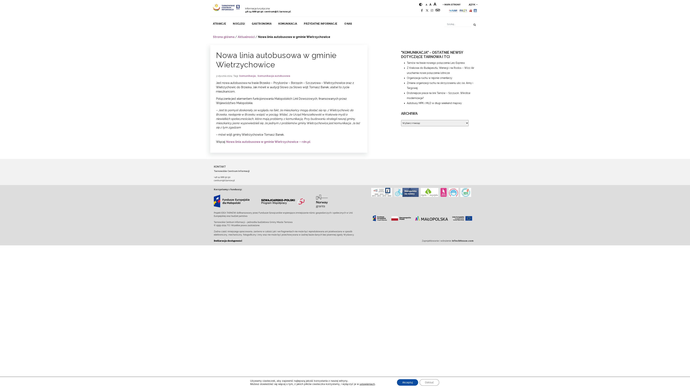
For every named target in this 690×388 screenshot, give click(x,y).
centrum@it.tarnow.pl (277, 11)
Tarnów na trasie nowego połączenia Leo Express (436, 62)
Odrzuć (429, 382)
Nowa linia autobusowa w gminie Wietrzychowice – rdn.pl (268, 142)
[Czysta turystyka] (429, 192)
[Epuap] (453, 10)
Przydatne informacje (320, 23)
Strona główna (223, 37)
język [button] (472, 4)
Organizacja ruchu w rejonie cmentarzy (429, 78)
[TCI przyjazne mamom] (443, 192)
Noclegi (239, 23)
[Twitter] (427, 10)
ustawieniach (367, 383)
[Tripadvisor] (437, 10)
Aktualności (246, 37)
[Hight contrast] (420, 4)
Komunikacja (287, 23)
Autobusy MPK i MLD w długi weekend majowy (434, 103)
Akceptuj (407, 382)
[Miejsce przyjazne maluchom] (453, 192)
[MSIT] (463, 10)
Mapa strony (452, 4)
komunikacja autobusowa (274, 75)
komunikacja (247, 75)
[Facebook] (422, 10)
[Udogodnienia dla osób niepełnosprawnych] (475, 10)
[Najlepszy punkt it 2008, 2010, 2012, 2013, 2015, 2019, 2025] (381, 192)
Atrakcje (219, 23)
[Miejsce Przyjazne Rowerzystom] (406, 192)
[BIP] (470, 10)
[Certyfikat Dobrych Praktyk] (465, 192)
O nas (348, 23)
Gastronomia (262, 23)
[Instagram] (432, 10)
